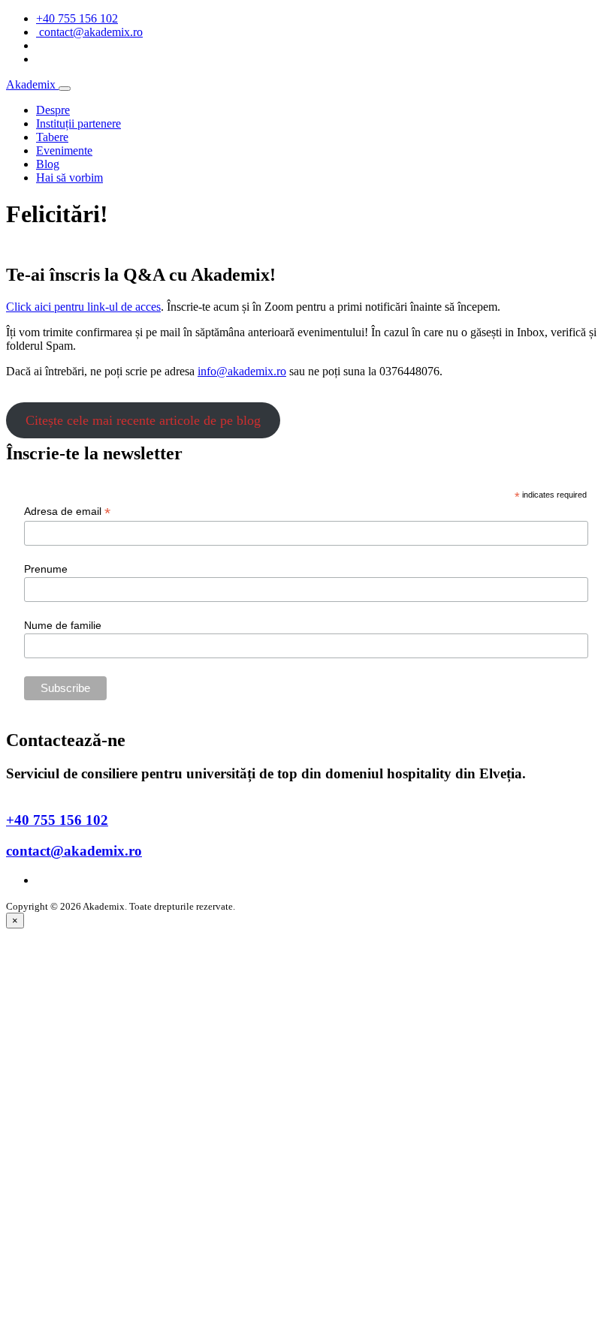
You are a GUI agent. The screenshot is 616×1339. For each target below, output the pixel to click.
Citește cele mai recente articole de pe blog (143, 420)
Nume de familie (62, 625)
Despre (53, 110)
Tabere (52, 137)
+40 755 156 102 (77, 18)
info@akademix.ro (242, 371)
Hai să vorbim (69, 177)
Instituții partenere (78, 123)
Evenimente (64, 150)
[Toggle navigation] (65, 88)
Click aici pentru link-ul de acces (83, 306)
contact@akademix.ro (74, 851)
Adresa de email (67, 511)
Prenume (46, 569)
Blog (47, 164)
